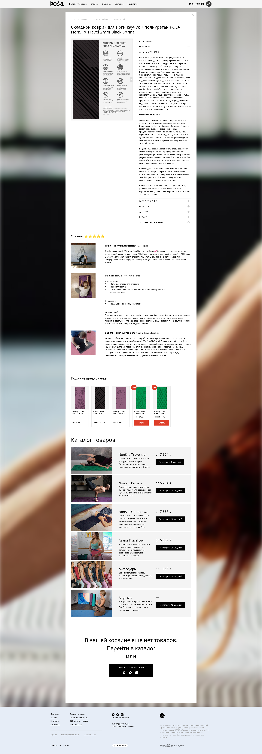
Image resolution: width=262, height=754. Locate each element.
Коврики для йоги (100, 19)
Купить (141, 422)
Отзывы (94, 4)
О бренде (106, 4)
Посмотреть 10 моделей (170, 519)
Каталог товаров (78, 4)
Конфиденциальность (70, 734)
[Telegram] (125, 672)
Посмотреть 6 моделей (170, 462)
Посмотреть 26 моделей (170, 547)
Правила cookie (90, 734)
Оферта (53, 734)
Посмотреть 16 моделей (170, 576)
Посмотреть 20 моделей (170, 490)
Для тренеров (76, 724)
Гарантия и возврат (79, 717)
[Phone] (137, 672)
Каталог (84, 19)
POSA (73, 19)
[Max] (131, 672)
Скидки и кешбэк (77, 714)
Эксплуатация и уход (151, 222)
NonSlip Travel (119, 19)
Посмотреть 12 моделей (170, 605)
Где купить (132, 4)
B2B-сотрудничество (79, 721)
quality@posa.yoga (120, 723)
